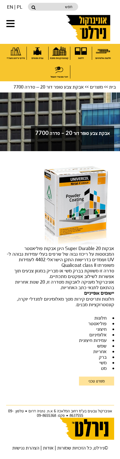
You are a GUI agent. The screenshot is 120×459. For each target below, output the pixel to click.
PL (19, 7)
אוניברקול (88, 28)
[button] (10, 24)
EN (10, 7)
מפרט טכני (96, 381)
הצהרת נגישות (25, 448)
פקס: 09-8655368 (51, 415)
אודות (48, 448)
